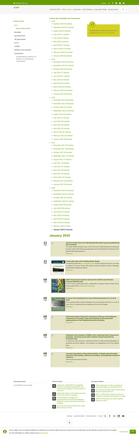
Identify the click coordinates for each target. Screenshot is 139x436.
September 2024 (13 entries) (63, 27)
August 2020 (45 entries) (62, 205)
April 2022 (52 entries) (61, 128)
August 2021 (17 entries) (62, 159)
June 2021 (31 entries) (61, 166)
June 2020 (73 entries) (61, 212)
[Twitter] (109, 3)
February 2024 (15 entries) (63, 52)
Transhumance (19, 53)
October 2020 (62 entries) (62, 197)
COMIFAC (17, 46)
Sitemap (69, 416)
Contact (100, 416)
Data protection (91, 416)
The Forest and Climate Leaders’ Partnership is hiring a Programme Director (110, 390)
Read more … (70, 253)
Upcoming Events (19, 36)
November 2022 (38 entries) (63, 103)
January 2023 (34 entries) (62, 94)
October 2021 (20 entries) (62, 152)
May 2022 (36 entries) (61, 125)
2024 (53, 21)
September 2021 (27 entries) (63, 156)
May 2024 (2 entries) (60, 41)
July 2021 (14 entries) (61, 163)
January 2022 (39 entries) (62, 139)
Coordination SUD (88, 263)
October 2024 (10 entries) (62, 24)
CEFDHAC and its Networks (22, 50)
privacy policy (44, 433)
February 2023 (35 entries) (63, 90)
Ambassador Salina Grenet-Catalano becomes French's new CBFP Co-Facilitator (71, 394)
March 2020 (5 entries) (61, 222)
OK (133, 431)
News (16, 25)
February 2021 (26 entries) (63, 181)
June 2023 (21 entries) (61, 76)
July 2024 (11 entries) (61, 34)
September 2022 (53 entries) (63, 111)
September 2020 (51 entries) (63, 201)
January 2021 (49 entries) (62, 184)
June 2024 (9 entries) (61, 38)
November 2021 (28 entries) (63, 149)
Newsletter (17, 32)
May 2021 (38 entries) (61, 170)
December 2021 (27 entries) (63, 145)
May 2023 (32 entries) (61, 80)
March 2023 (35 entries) (62, 87)
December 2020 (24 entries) (63, 190)
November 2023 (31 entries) (63, 65)
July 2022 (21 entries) (61, 118)
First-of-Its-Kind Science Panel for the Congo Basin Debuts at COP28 (71, 406)
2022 (53, 97)
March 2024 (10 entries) (62, 49)
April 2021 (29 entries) (61, 174)
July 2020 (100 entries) (61, 208)
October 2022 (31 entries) (62, 107)
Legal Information (79, 416)
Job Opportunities (20, 39)
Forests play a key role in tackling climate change (83, 261)
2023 (53, 59)
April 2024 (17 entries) (61, 45)
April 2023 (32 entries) (61, 83)
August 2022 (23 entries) (62, 114)
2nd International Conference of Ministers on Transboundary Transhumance (26, 59)
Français (103, 3)
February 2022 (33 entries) (63, 135)
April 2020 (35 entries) (61, 219)
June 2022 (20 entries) (61, 121)
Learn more (123, 432)
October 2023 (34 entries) (62, 69)
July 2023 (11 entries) (61, 72)
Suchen (123, 9)
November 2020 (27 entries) (63, 194)
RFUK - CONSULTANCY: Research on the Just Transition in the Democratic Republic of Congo (110, 395)
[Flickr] (120, 3)
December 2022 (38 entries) (63, 100)
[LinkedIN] (116, 3)
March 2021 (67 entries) (62, 177)
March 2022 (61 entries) (62, 132)
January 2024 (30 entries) (62, 56)
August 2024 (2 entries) (62, 31)
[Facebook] (112, 3)
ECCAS (16, 43)
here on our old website (107, 33)
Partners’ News (19, 21)
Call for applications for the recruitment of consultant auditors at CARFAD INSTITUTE (109, 386)
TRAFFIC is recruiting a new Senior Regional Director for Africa (109, 399)
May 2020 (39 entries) (61, 215)
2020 (53, 188)
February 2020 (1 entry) (61, 226)
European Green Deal (88, 286)
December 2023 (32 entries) (63, 62)
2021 (53, 143)
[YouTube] (123, 3)
